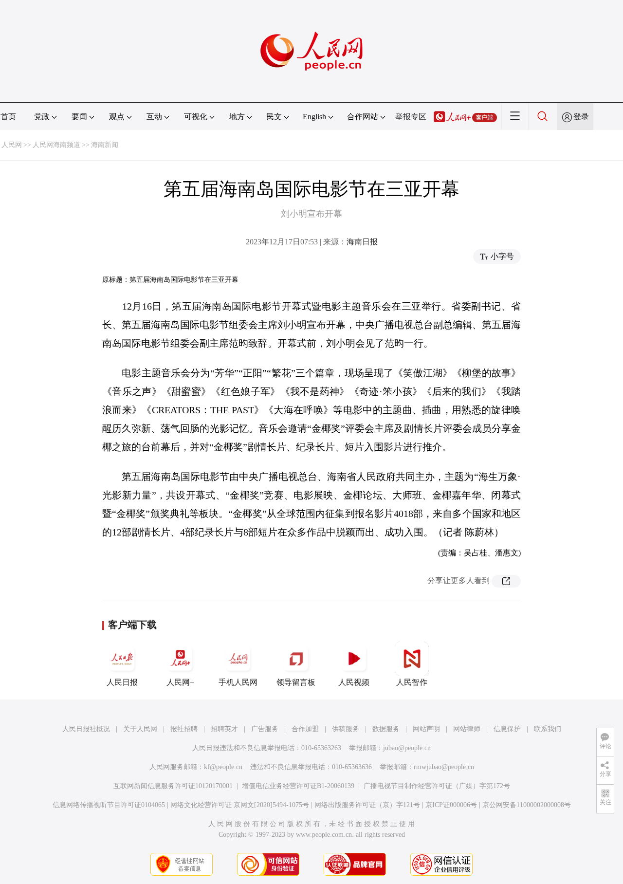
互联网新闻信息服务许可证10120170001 (173, 786)
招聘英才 (224, 729)
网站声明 (426, 729)
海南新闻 (104, 144)
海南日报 (362, 242)
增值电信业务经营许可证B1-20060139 (298, 786)
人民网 (11, 144)
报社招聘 (184, 729)
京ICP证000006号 (451, 805)
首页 (8, 116)
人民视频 (353, 682)
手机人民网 (238, 682)
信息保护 (507, 729)
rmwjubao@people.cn (444, 767)
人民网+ (180, 682)
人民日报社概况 (86, 729)
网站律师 (466, 729)
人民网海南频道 (56, 144)
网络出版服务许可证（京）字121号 (367, 805)
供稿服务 (345, 729)
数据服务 (386, 729)
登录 (581, 116)
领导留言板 (295, 682)
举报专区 (410, 116)
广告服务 (264, 729)
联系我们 (547, 729)
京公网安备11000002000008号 (526, 805)
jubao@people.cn (407, 748)
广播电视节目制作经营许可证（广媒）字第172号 (437, 786)
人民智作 (411, 682)
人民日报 (122, 682)
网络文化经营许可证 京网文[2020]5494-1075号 (239, 805)
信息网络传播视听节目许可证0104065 (109, 805)
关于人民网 (140, 729)
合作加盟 (305, 729)
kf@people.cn (223, 767)
